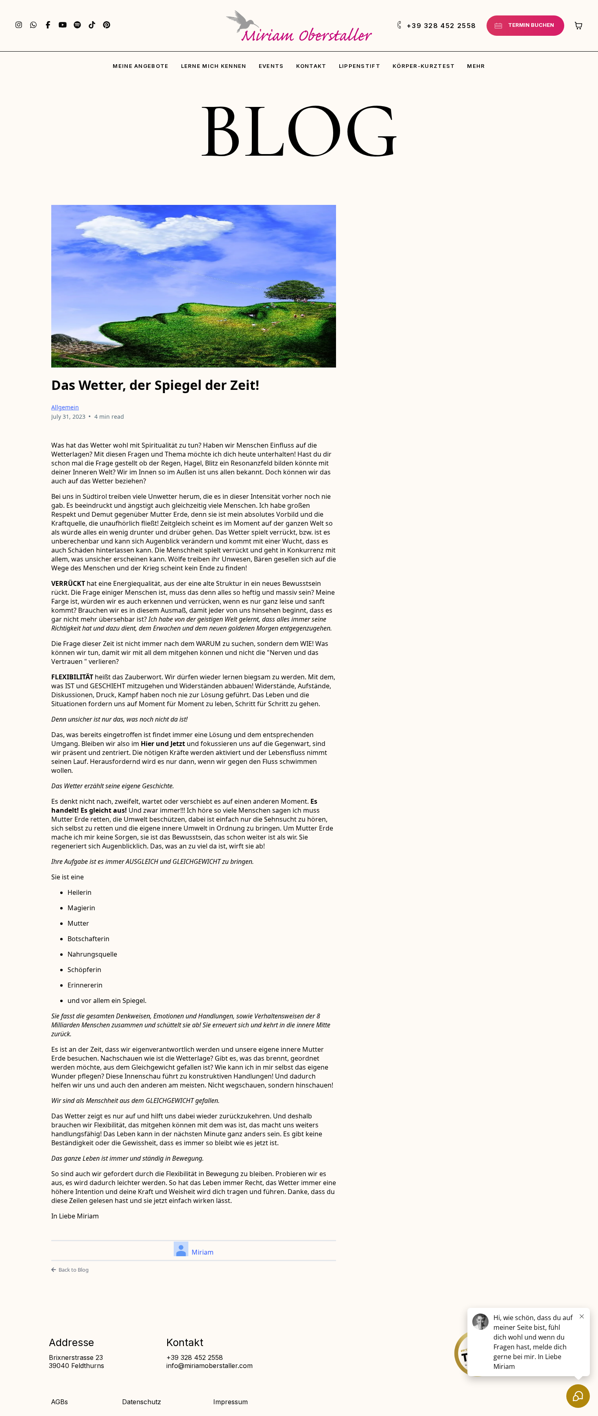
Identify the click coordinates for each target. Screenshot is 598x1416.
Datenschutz (141, 1402)
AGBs (59, 1402)
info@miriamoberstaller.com (209, 1366)
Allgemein (65, 407)
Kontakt (311, 66)
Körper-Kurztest (424, 66)
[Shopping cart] (578, 26)
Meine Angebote (140, 66)
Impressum (230, 1402)
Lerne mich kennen (214, 66)
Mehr (476, 66)
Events (271, 66)
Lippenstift (359, 66)
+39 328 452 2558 (194, 1357)
